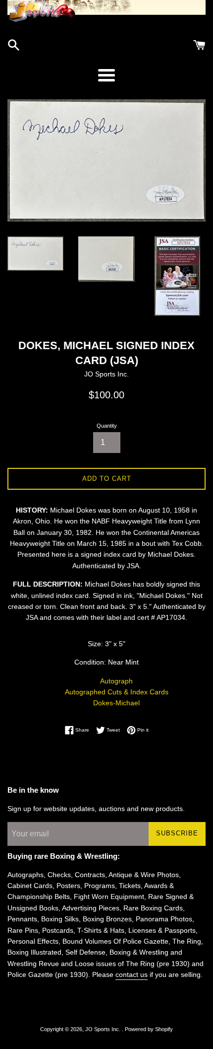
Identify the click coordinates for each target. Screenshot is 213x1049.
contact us (131, 974)
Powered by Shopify (149, 1029)
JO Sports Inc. (103, 1029)
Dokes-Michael (116, 703)
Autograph (116, 681)
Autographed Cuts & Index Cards (116, 692)
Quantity (107, 426)
